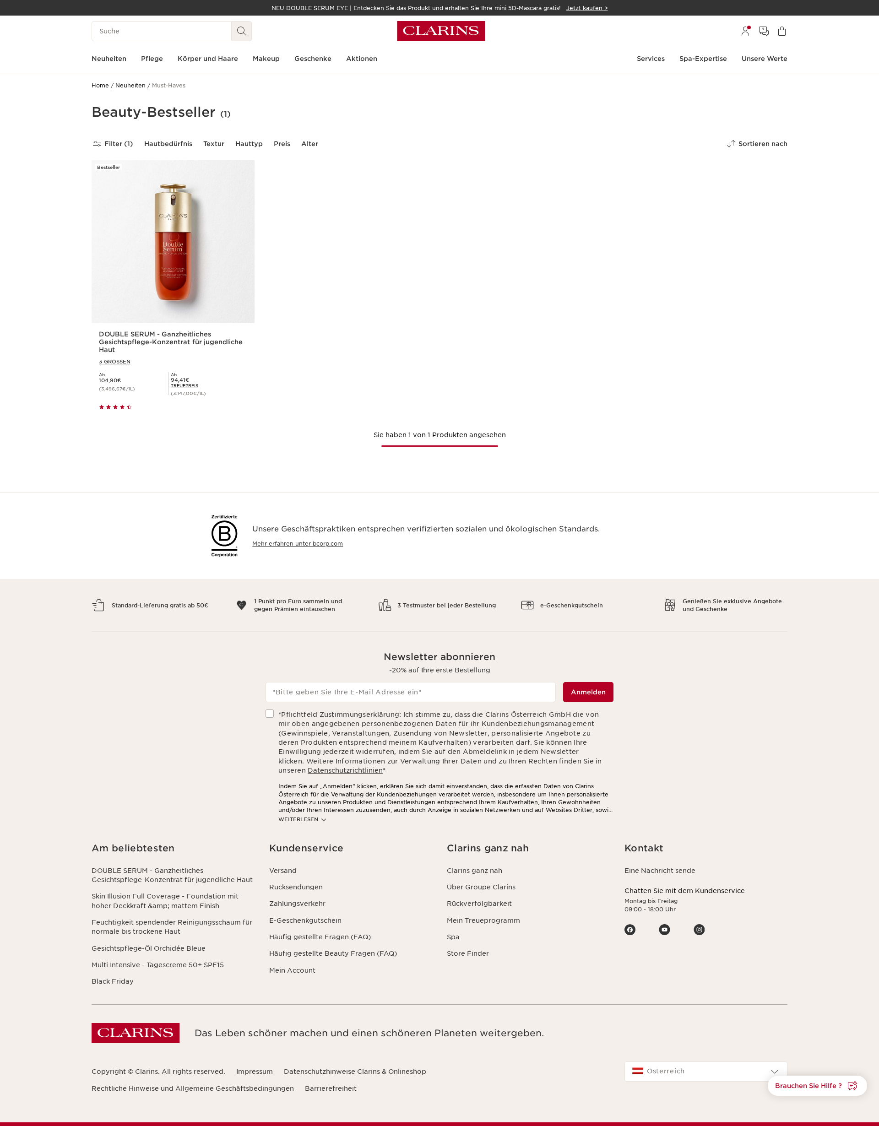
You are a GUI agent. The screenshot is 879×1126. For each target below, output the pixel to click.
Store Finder (468, 953)
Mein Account (292, 970)
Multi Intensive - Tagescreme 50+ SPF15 (158, 965)
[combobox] (705, 1071)
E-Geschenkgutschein (305, 920)
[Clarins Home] (441, 31)
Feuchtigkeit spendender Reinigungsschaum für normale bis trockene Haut (172, 927)
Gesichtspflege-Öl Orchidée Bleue (149, 948)
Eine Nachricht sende (659, 870)
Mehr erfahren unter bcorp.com (297, 543)
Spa (453, 937)
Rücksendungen (296, 887)
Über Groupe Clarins (481, 887)
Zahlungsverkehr (297, 903)
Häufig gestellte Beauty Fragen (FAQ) (333, 953)
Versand (283, 870)
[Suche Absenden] (242, 31)
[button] (817, 1086)
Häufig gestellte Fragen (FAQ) (320, 937)
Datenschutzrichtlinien (345, 770)
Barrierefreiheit (331, 1088)
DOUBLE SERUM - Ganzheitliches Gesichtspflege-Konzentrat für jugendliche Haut (172, 875)
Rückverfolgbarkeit (479, 903)
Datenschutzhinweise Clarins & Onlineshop (355, 1071)
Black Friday (113, 981)
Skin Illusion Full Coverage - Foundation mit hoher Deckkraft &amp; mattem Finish (165, 901)
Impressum (254, 1071)
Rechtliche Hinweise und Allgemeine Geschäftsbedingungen (193, 1088)
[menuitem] (745, 31)
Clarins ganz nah (474, 870)
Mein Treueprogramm (483, 920)
